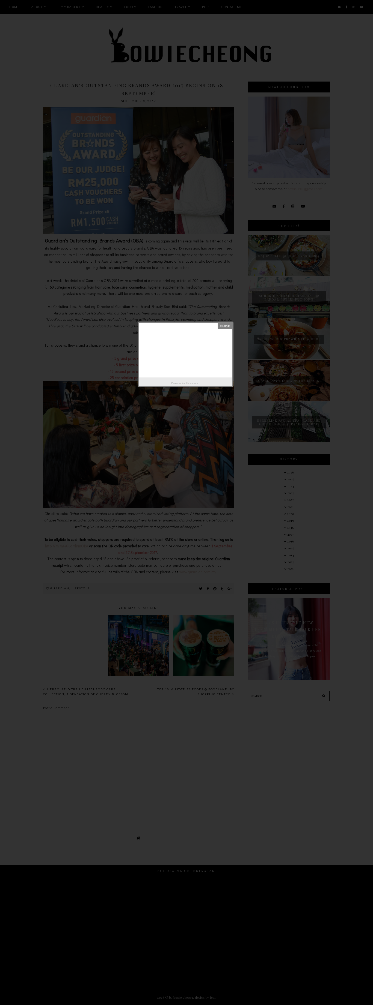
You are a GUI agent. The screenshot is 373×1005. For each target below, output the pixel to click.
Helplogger (192, 382)
